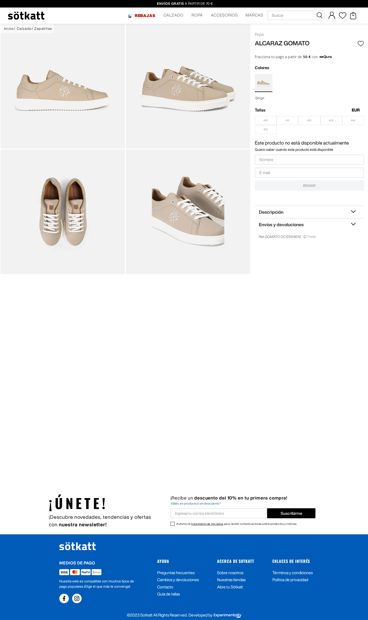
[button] (141, 16)
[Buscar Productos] (320, 15)
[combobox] (296, 15)
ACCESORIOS (224, 15)
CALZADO (173, 15)
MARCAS (254, 15)
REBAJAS (145, 16)
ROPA (197, 15)
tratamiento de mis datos (207, 523)
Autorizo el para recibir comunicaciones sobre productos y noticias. (236, 523)
